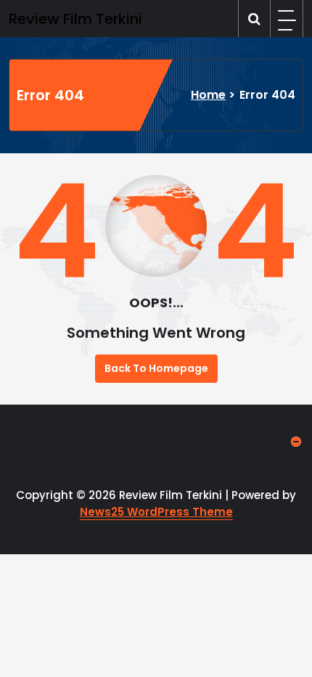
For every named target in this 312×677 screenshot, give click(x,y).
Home (208, 94)
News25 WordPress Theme (156, 511)
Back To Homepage (156, 368)
